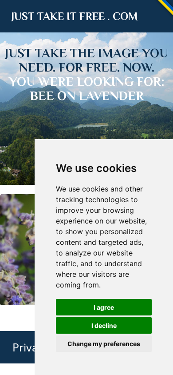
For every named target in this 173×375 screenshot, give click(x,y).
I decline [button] (104, 325)
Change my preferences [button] (103, 343)
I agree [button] (104, 307)
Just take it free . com (74, 16)
